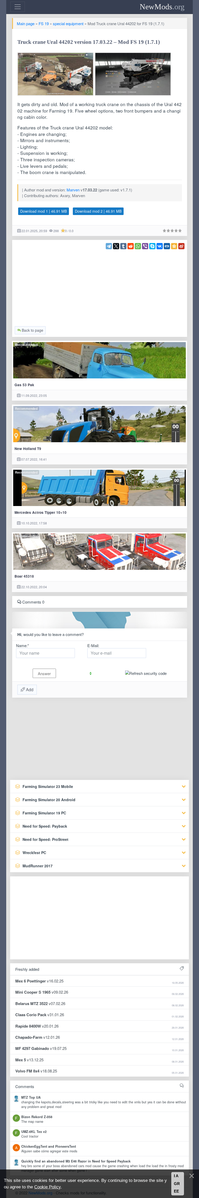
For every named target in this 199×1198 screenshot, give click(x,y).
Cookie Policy (47, 1187)
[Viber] (145, 246)
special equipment (68, 23)
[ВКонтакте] (160, 246)
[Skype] (152, 246)
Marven (73, 189)
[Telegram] (109, 246)
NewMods (162, 6)
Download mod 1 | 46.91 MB (43, 211)
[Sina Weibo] (181, 246)
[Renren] (167, 246)
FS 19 (44, 23)
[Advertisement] (99, 285)
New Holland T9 (28, 448)
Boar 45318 (24, 576)
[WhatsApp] (138, 246)
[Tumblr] (123, 246)
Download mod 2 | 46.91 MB (98, 211)
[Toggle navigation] (17, 7)
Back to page (32, 330)
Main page (25, 23)
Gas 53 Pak (24, 384)
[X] (116, 246)
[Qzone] (174, 246)
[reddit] (130, 246)
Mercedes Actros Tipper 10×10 (41, 512)
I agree (177, 1183)
